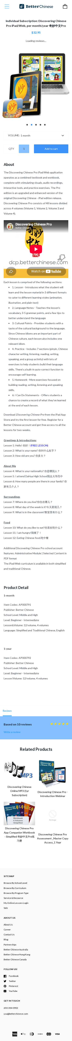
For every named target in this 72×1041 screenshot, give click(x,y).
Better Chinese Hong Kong (17, 954)
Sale (6, 908)
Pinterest (13, 986)
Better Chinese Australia (16, 949)
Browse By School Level (15, 883)
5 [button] (45, 124)
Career (7, 929)
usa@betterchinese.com (16, 1013)
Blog (6, 939)
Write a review (12, 732)
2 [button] (31, 124)
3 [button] (36, 124)
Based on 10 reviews (18, 724)
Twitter (12, 981)
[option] (36, 84)
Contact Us (9, 934)
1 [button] (27, 124)
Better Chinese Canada (15, 959)
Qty (11, 148)
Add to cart (51, 148)
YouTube (13, 991)
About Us (8, 924)
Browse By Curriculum (15, 888)
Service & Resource (13, 898)
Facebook (13, 976)
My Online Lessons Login (16, 903)
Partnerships (10, 944)
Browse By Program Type (16, 893)
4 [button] (40, 124)
